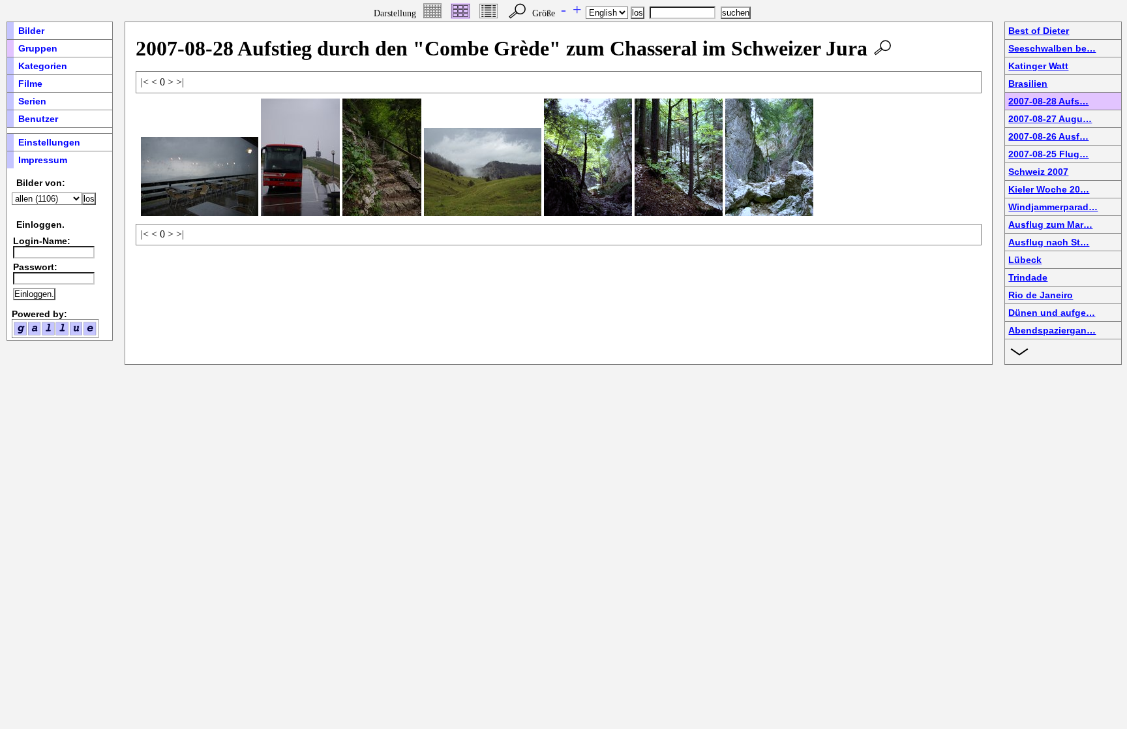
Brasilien (1027, 83)
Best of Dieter (1038, 30)
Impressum (42, 160)
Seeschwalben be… (1052, 48)
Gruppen (37, 48)
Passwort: (35, 267)
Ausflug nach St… (1048, 242)
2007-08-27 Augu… (1050, 119)
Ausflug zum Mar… (1050, 224)
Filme (30, 83)
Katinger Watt (1038, 66)
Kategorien (42, 66)
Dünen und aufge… (1051, 312)
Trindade (1027, 277)
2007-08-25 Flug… (1048, 154)
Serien (32, 101)
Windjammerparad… (1053, 207)
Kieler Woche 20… (1048, 189)
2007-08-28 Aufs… (1048, 101)
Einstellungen (49, 142)
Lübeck (1025, 260)
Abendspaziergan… (1052, 330)
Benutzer (38, 119)
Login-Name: (41, 241)
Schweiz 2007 (1038, 171)
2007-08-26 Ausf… (1048, 136)
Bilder (31, 30)
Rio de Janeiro (1040, 295)
